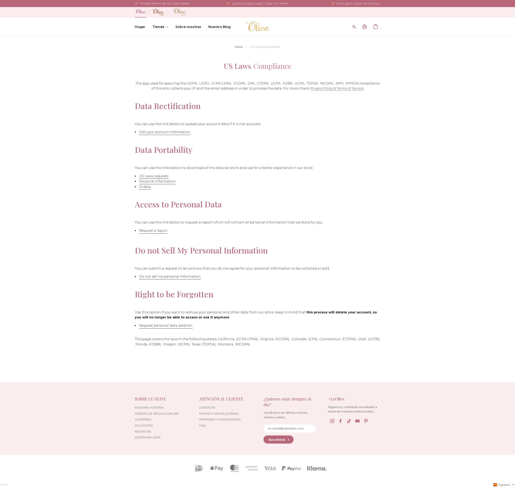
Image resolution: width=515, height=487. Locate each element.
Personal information (157, 181)
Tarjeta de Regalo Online (157, 413)
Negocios (143, 431)
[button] (504, 484)
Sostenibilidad (148, 437)
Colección (144, 425)
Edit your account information (165, 132)
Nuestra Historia (149, 407)
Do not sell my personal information (170, 276)
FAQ (202, 425)
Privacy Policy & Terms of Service (337, 88)
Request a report (153, 231)
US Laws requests (153, 176)
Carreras (143, 419)
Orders (145, 187)
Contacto (207, 407)
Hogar (140, 27)
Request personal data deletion (166, 325)
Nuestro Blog (219, 27)
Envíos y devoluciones (219, 413)
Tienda (158, 27)
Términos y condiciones (220, 419)
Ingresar (364, 27)
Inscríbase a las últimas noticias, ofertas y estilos (286, 415)
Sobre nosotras (188, 27)
